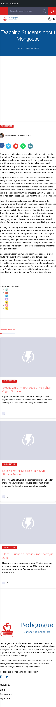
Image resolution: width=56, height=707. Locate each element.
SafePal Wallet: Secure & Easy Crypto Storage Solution (24, 472)
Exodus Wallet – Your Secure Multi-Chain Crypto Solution (26, 389)
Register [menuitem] (14, 3)
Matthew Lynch (14, 135)
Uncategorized (9, 381)
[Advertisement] (28, 85)
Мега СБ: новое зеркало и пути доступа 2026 (27, 555)
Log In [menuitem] (4, 3)
